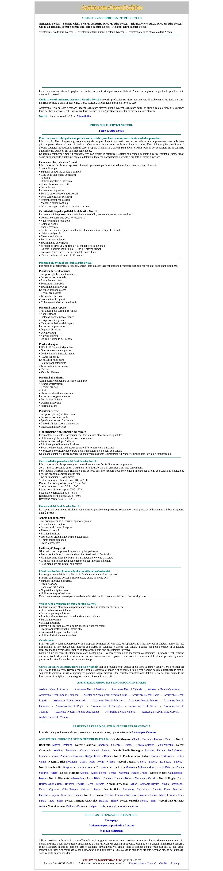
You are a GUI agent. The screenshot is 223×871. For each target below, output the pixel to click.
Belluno (70, 806)
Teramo (169, 739)
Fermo (112, 772)
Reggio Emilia (93, 756)
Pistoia (42, 800)
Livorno (142, 795)
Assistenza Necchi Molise (143, 700)
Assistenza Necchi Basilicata (90, 689)
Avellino (58, 750)
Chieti (135, 739)
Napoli (95, 750)
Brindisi (69, 783)
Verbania (140, 778)
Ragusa (55, 795)
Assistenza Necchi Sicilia (143, 706)
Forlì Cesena (175, 750)
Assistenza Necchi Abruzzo (54, 689)
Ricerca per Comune (144, 732)
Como (89, 767)
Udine (42, 761)
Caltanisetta (143, 789)
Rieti (92, 761)
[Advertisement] (111, 61)
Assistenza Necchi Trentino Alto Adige (77, 711)
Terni (153, 800)
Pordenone (166, 756)
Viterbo (111, 761)
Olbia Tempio (70, 789)
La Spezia (165, 761)
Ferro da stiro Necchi (111, 130)
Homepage (111, 820)
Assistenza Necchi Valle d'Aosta (160, 711)
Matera (56, 744)
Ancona (84, 772)
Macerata (124, 772)
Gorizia (154, 756)
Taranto (100, 783)
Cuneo (107, 778)
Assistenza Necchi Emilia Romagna (58, 694)
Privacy (175, 863)
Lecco (112, 767)
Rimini (108, 756)
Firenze (119, 795)
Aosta (42, 806)
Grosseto (131, 795)
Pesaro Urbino (139, 772)
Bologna (149, 750)
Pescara (158, 739)
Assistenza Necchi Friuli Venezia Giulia (105, 694)
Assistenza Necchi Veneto (53, 717)
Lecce (90, 783)
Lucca (153, 795)
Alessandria (77, 778)
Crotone (128, 744)
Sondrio (43, 772)
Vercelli (152, 778)
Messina (177, 789)
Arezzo (109, 795)
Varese (53, 772)
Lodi (120, 767)
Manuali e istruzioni (111, 830)
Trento (114, 800)
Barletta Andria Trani (51, 783)
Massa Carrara (167, 795)
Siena (60, 800)
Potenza (67, 744)
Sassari (97, 789)
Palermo (43, 795)
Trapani (77, 795)
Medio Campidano (172, 783)
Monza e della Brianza (161, 767)
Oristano (85, 789)
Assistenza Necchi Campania (163, 689)
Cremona (101, 767)
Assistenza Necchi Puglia (70, 706)
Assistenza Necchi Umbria (120, 711)
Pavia (179, 767)
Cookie (163, 863)
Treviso (102, 806)
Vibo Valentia (165, 744)
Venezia (113, 806)
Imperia (153, 761)
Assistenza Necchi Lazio (145, 694)
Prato (51, 800)
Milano (142, 767)
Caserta (84, 750)
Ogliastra (54, 789)
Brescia (80, 767)
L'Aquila (146, 739)
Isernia (42, 778)
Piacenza (65, 756)
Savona (178, 761)
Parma (54, 756)
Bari (180, 778)
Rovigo (92, 806)
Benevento (71, 750)
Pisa (180, 795)
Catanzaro (102, 744)
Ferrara (161, 750)
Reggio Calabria (145, 744)
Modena (43, 756)
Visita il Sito (84, 116)
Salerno (106, 750)
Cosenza (116, 744)
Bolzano (103, 800)
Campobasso (175, 772)
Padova (81, 806)
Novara (118, 778)
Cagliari (133, 783)
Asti (89, 778)
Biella (97, 778)
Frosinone (71, 761)
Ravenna (78, 756)
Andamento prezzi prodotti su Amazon (111, 825)
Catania (157, 789)
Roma (100, 761)
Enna (167, 789)
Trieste (178, 756)
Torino (128, 778)
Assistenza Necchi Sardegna (106, 706)
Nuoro (42, 789)
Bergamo (68, 767)
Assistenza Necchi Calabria (127, 689)
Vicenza (134, 806)
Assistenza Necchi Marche (107, 700)
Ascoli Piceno (98, 772)
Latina (83, 761)
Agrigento (128, 789)
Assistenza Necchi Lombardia (70, 700)
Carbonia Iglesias (149, 783)
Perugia (144, 800)
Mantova (130, 767)
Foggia (80, 783)
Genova (141, 761)
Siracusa (66, 795)
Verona (123, 806)
